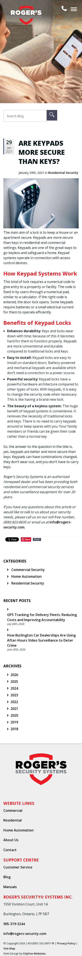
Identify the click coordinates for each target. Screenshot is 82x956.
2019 (14, 722)
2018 (14, 729)
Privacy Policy (66, 943)
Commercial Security (28, 569)
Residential (12, 820)
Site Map (9, 948)
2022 (14, 702)
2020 (14, 715)
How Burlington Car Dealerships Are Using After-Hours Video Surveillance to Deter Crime (41, 640)
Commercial (12, 810)
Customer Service (17, 867)
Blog (7, 877)
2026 (14, 674)
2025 (14, 681)
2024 (14, 688)
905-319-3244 (14, 924)
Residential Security (63, 173)
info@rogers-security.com (24, 933)
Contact (10, 850)
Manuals (10, 887)
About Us (11, 840)
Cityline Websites (34, 953)
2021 (14, 708)
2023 (14, 695)
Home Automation (26, 576)
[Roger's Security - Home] (27, 8)
